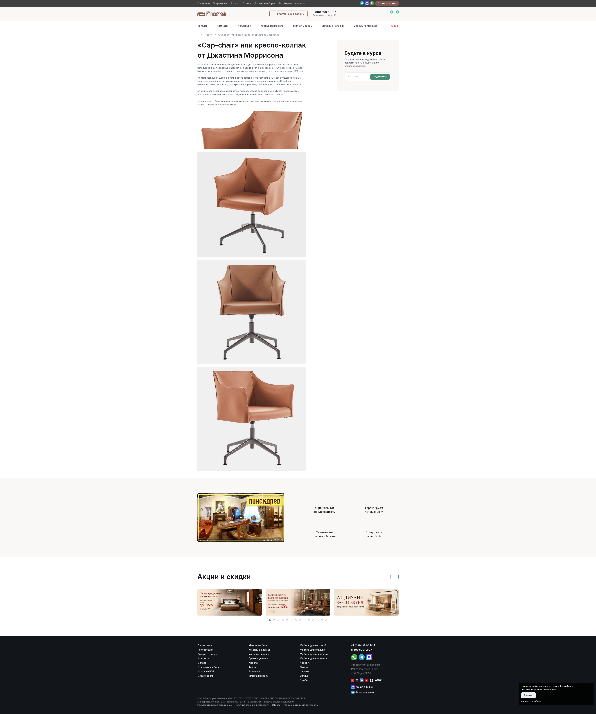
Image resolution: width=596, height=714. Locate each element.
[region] (298, 33)
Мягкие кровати (258, 675)
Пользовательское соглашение (214, 705)
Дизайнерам (285, 3)
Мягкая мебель (302, 25)
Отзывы (247, 3)
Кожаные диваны (259, 649)
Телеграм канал (365, 692)
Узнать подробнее (531, 701)
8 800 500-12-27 (361, 649)
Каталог (202, 25)
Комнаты (222, 25)
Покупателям (220, 3)
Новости (208, 34)
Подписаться (380, 76)
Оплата (201, 662)
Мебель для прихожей (314, 654)
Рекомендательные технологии (301, 705)
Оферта (276, 705)
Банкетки (254, 671)
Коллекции (244, 25)
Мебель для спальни (312, 649)
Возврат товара (207, 654)
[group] (229, 602)
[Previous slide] (388, 576)
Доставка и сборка (264, 3)
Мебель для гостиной (313, 645)
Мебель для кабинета (313, 658)
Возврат (235, 3)
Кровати (305, 662)
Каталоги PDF (205, 671)
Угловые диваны (259, 654)
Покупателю (205, 649)
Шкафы (304, 671)
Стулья (304, 675)
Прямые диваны (258, 658)
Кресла (253, 662)
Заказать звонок (387, 3)
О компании (203, 3)
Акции (395, 25)
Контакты (300, 3)
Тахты (252, 667)
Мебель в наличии (333, 25)
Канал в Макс (364, 686)
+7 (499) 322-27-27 (363, 645)
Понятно (528, 695)
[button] (270, 620)
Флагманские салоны (290, 13)
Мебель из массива (365, 25)
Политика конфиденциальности (252, 705)
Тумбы (304, 680)
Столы (304, 667)
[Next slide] (396, 576)
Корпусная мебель (272, 25)
